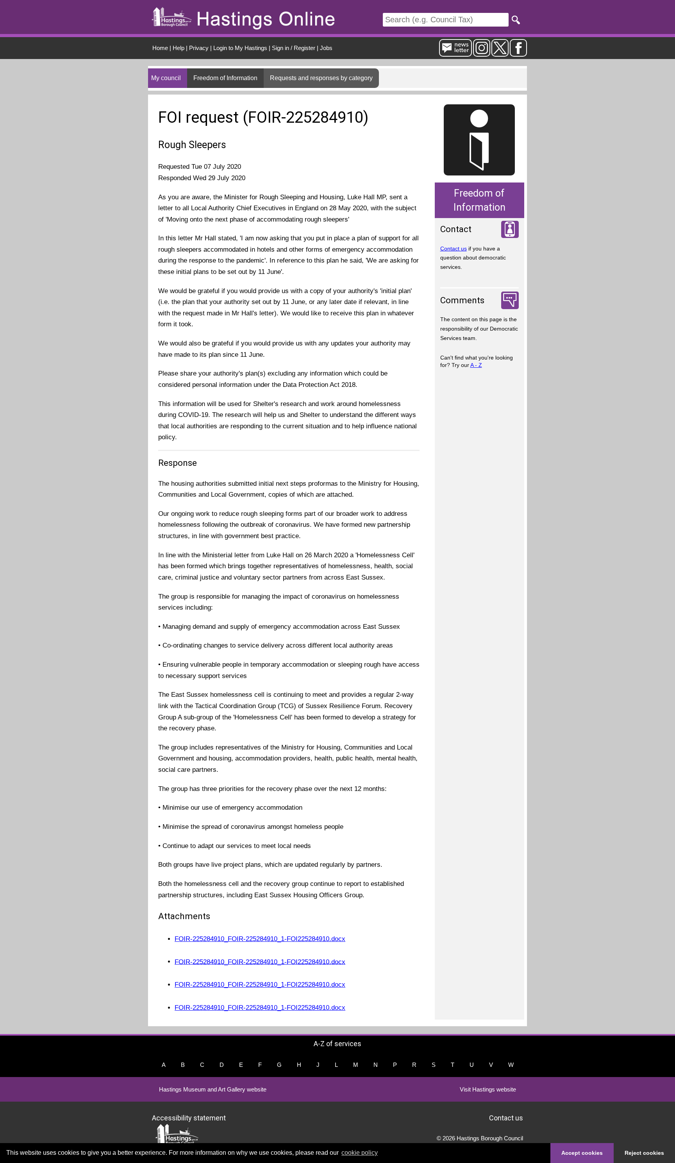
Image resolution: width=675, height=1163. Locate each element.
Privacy (199, 48)
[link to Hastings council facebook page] (518, 53)
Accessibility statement (189, 1118)
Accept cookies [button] (582, 1153)
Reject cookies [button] (644, 1153)
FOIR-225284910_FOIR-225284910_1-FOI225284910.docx (260, 939)
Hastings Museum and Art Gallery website (212, 1089)
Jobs (326, 48)
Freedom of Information (225, 78)
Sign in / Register (293, 48)
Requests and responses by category (321, 78)
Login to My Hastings (240, 48)
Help (178, 48)
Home (160, 48)
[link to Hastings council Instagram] (481, 53)
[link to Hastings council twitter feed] (500, 53)
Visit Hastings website (488, 1089)
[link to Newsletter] (455, 53)
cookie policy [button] (359, 1152)
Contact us (453, 248)
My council (166, 78)
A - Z (476, 365)
